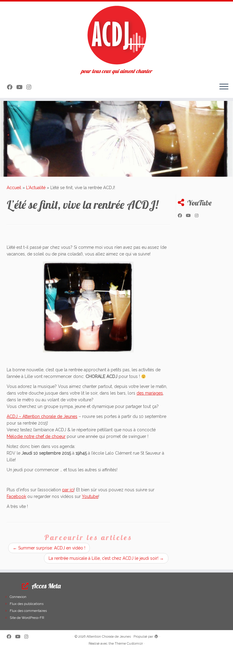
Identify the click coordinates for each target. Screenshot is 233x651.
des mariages (150, 393)
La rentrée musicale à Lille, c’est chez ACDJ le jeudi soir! (106, 558)
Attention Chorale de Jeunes (108, 637)
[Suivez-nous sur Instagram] (30, 87)
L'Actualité (36, 187)
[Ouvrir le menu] (223, 87)
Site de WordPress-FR (27, 618)
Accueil (14, 187)
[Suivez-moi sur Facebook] (11, 87)
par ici (68, 489)
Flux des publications (26, 604)
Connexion (18, 597)
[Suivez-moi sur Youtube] (21, 87)
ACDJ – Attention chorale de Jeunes (42, 416)
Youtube (90, 496)
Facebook (16, 496)
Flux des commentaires (28, 611)
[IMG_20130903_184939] (88, 307)
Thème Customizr (129, 644)
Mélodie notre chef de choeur (36, 436)
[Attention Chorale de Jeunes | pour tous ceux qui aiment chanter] (116, 35)
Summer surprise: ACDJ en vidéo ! (49, 548)
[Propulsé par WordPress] (156, 635)
